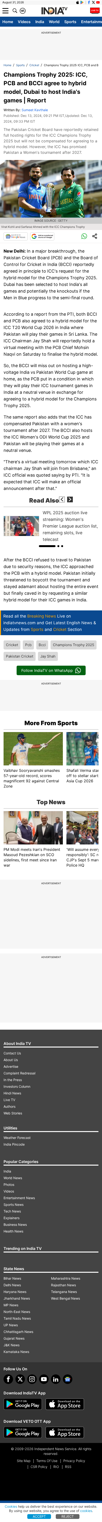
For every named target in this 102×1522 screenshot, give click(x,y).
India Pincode (14, 1144)
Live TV (9, 1100)
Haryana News (15, 1292)
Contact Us (12, 1053)
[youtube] (44, 1379)
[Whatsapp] (84, 236)
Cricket (34, 65)
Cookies (11, 1506)
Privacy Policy (74, 1461)
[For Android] (23, 1432)
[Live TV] (95, 11)
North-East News (17, 1312)
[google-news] (67, 1379)
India (39, 21)
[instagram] (32, 1379)
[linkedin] (55, 1379)
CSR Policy (39, 1467)
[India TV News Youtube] (98, 2)
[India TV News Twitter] (93, 2)
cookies (86, 1511)
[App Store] (65, 1404)
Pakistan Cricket (19, 656)
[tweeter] (20, 1379)
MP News (11, 1305)
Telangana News (64, 1292)
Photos (9, 1185)
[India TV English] (54, 11)
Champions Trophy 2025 (73, 645)
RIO (56, 1467)
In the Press (13, 1080)
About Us (11, 1060)
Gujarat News (14, 1338)
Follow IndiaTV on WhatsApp (47, 670)
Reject (67, 1516)
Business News (15, 1225)
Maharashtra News (65, 1278)
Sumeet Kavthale (35, 110)
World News (13, 1178)
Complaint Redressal (19, 1073)
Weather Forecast (17, 1138)
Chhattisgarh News (18, 1332)
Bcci (42, 645)
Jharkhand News (17, 1298)
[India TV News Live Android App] (23, 1404)
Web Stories (13, 1113)
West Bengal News (65, 1298)
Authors (9, 1106)
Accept (39, 1516)
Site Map (23, 1461)
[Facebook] (8, 1379)
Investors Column (17, 1086)
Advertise (11, 1066)
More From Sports (51, 723)
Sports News (13, 1205)
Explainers (11, 1218)
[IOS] (77, 2)
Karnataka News (16, 1352)
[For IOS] (65, 1432)
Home (7, 21)
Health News (13, 1231)
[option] (51, 526)
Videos (24, 21)
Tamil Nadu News (17, 1318)
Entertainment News (19, 1198)
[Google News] (16, 236)
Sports (70, 21)
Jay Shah (48, 656)
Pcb (28, 645)
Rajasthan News (63, 1285)
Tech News (12, 1211)
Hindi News (12, 1093)
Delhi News (12, 1285)
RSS (68, 1467)
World (54, 21)
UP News (11, 1325)
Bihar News (12, 1278)
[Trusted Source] (42, 236)
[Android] (82, 2)
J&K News (11, 1345)
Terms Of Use (46, 1461)
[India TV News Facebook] (89, 2)
